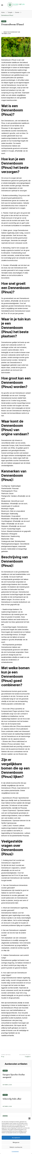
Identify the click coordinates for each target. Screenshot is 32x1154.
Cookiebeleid (15, 1151)
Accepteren (16, 1137)
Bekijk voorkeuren (16, 1147)
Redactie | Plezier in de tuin (12, 32)
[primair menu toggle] (2, 5)
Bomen (4, 21)
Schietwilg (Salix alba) (12, 1099)
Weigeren (16, 1142)
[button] (29, 1118)
